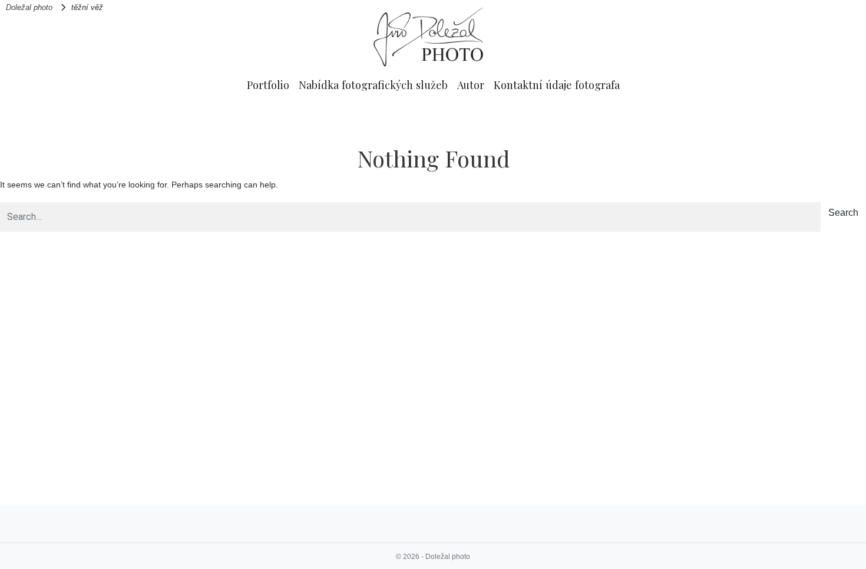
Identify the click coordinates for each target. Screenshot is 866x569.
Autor (470, 84)
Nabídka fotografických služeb (373, 84)
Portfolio (268, 84)
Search (843, 213)
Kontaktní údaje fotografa (557, 84)
